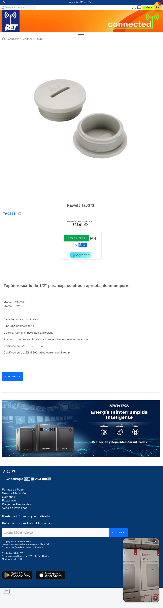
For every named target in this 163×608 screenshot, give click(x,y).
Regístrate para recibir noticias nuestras (28, 523)
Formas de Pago (13, 489)
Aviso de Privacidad (14, 507)
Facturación (9, 500)
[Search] (3, 7)
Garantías (8, 496)
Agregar (82, 255)
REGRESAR (12, 376)
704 (84, 244)
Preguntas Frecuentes (16, 504)
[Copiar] (20, 213)
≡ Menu (148, 7)
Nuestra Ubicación (14, 493)
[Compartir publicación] (76, 245)
